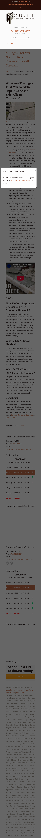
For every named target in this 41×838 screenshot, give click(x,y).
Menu (12, 43)
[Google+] (20, 7)
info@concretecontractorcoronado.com (20, 4)
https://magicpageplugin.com (21, 180)
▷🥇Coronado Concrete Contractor (20, 18)
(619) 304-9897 (23, 1)
